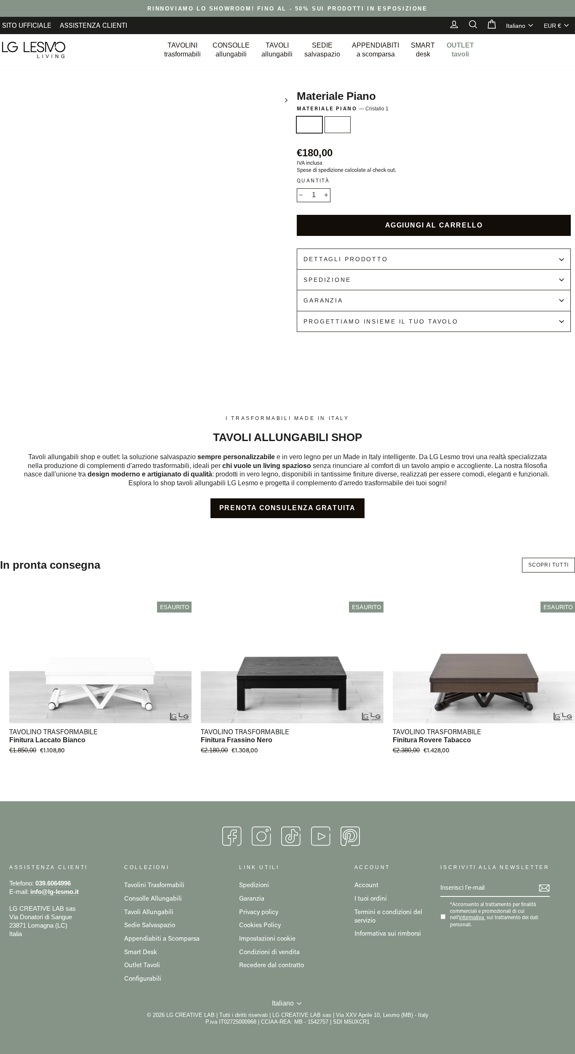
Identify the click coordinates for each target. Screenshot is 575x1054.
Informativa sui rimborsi (387, 933)
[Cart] (487, 25)
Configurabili (142, 978)
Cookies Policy (260, 924)
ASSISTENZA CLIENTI (93, 25)
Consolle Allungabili (153, 898)
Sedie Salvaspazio (149, 924)
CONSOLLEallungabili (231, 50)
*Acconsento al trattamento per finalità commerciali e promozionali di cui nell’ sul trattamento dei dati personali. (494, 914)
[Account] (450, 25)
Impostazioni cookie (267, 938)
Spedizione (327, 279)
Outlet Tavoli (142, 964)
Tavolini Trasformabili (154, 884)
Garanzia (323, 300)
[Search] (469, 25)
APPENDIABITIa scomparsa (375, 50)
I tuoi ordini (370, 898)
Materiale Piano (343, 108)
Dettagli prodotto (345, 259)
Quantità (313, 180)
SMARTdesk (423, 50)
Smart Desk (140, 951)
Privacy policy (258, 911)
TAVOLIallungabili (277, 50)
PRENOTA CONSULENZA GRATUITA (287, 507)
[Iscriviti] (544, 888)
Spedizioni (254, 884)
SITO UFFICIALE (26, 25)
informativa (471, 917)
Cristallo (337, 125)
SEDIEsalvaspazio (322, 50)
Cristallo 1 (309, 125)
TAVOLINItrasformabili (182, 50)
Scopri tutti (548, 565)
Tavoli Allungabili (148, 911)
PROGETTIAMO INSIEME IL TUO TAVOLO (380, 321)
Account (366, 884)
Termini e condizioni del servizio (388, 915)
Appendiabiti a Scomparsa (162, 938)
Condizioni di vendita (269, 951)
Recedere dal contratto (271, 964)
